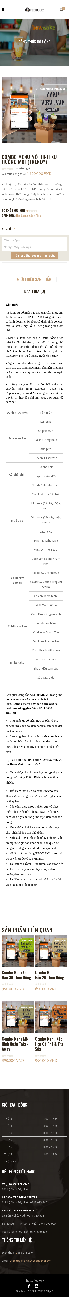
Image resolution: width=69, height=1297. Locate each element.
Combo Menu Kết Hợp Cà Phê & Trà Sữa (49, 1044)
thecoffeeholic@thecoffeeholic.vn (30, 1260)
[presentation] (34, 280)
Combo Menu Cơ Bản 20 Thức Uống (49, 974)
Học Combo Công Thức (28, 215)
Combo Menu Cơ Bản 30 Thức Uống (16, 974)
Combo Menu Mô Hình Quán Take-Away (15, 1044)
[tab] (34, 280)
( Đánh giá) (23, 168)
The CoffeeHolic (34, 1280)
